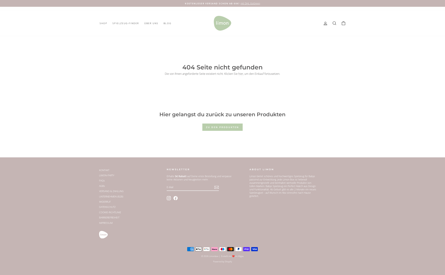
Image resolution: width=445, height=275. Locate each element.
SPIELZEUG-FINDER (125, 23)
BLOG (167, 23)
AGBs (102, 186)
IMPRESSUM (106, 223)
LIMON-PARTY (106, 175)
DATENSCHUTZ (107, 207)
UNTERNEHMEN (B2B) (111, 196)
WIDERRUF (105, 201)
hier (240, 74)
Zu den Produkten (222, 127)
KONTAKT (104, 170)
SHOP (103, 23)
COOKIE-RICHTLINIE (110, 212)
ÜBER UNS (151, 23)
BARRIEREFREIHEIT (109, 217)
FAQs (102, 180)
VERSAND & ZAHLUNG (111, 191)
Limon (252, 176)
